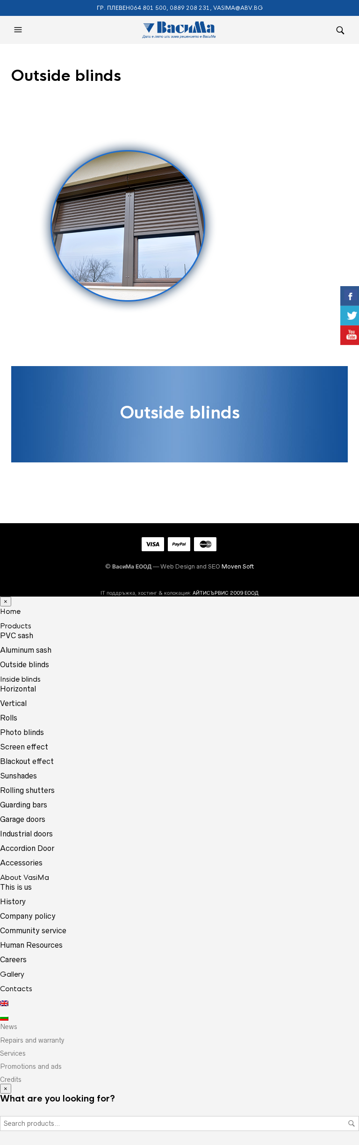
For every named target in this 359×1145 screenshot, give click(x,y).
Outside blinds (24, 664)
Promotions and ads (31, 1066)
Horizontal (18, 688)
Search (351, 1123)
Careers (13, 959)
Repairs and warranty (32, 1040)
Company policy (28, 916)
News (8, 1026)
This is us (16, 887)
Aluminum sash (25, 650)
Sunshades (18, 775)
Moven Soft (238, 566)
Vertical (13, 703)
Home (10, 611)
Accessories (21, 862)
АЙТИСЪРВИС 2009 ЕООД (225, 593)
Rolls (8, 717)
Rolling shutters (27, 790)
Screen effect (24, 746)
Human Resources (31, 945)
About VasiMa (24, 877)
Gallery (12, 974)
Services (13, 1053)
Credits (11, 1079)
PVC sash (16, 635)
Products (15, 625)
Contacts (16, 988)
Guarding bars (23, 804)
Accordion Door (27, 848)
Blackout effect (27, 761)
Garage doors (22, 819)
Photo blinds (22, 732)
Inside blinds (20, 679)
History (13, 901)
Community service (33, 930)
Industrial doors (26, 833)
